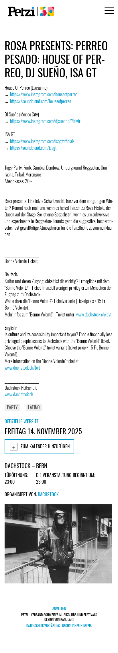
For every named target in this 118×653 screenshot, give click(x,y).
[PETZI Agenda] (30, 11)
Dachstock (48, 494)
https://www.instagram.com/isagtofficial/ (42, 141)
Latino (34, 407)
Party (12, 407)
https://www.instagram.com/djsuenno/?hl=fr (45, 121)
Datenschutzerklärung (43, 625)
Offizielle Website (22, 421)
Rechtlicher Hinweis (77, 625)
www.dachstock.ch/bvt (93, 314)
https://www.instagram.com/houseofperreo (43, 94)
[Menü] (108, 11)
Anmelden (59, 608)
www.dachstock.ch (19, 394)
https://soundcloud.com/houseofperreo (40, 101)
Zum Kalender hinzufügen (45, 446)
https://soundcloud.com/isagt (33, 147)
